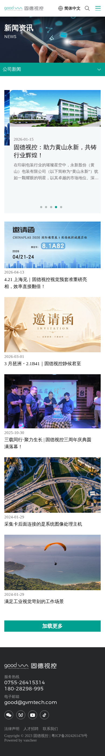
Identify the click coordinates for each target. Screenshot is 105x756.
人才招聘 (30, 729)
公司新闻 (12, 69)
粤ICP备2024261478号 (69, 736)
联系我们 (50, 729)
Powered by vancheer (20, 740)
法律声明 (11, 729)
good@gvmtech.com (30, 702)
